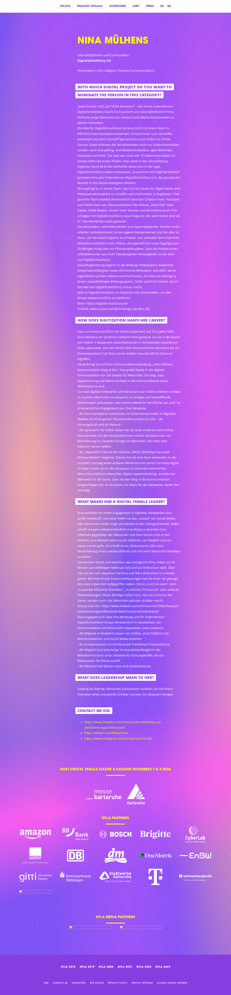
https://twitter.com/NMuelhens (106, 733)
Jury (136, 6)
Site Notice (97, 983)
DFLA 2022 (144, 967)
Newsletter (79, 983)
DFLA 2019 (87, 967)
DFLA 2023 (163, 967)
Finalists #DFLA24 (89, 6)
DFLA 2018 (68, 967)
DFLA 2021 (125, 967)
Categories (117, 6)
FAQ (46, 983)
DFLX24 (65, 6)
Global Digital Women (172, 983)
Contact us (60, 983)
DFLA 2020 (106, 967)
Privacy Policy (118, 983)
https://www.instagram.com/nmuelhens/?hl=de (118, 738)
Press (150, 6)
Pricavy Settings (142, 983)
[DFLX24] (12, 37)
